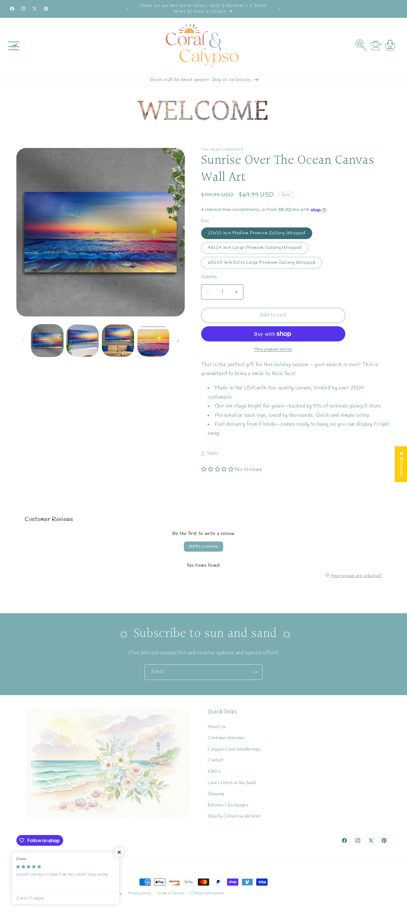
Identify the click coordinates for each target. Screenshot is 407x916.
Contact (216, 761)
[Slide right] (178, 340)
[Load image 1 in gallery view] (47, 340)
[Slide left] (22, 340)
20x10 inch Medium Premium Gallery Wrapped (256, 233)
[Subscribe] (255, 672)
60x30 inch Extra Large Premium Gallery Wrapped (261, 263)
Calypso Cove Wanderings (234, 749)
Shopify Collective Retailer (234, 817)
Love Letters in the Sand (232, 783)
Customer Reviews (226, 738)
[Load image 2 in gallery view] (82, 340)
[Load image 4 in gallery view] (153, 340)
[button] (14, 46)
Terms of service (170, 893)
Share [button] (213, 453)
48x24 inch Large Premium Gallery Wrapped (255, 248)
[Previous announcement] (127, 9)
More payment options (273, 349)
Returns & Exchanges (228, 805)
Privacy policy (139, 893)
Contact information (207, 893)
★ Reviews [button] (401, 464)
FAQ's (214, 772)
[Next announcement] (279, 9)
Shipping (216, 794)
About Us (217, 727)
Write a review (203, 546)
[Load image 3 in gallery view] (118, 340)
